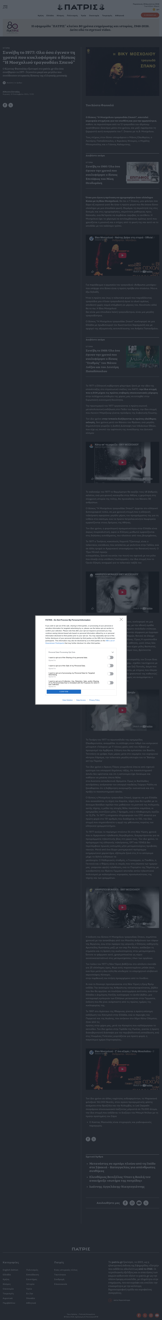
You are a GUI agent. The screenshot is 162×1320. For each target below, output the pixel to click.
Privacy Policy (94, 700)
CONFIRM (64, 691)
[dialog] (81, 660)
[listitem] (81, 652)
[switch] (110, 657)
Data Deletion (67, 700)
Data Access (81, 700)
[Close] (122, 620)
